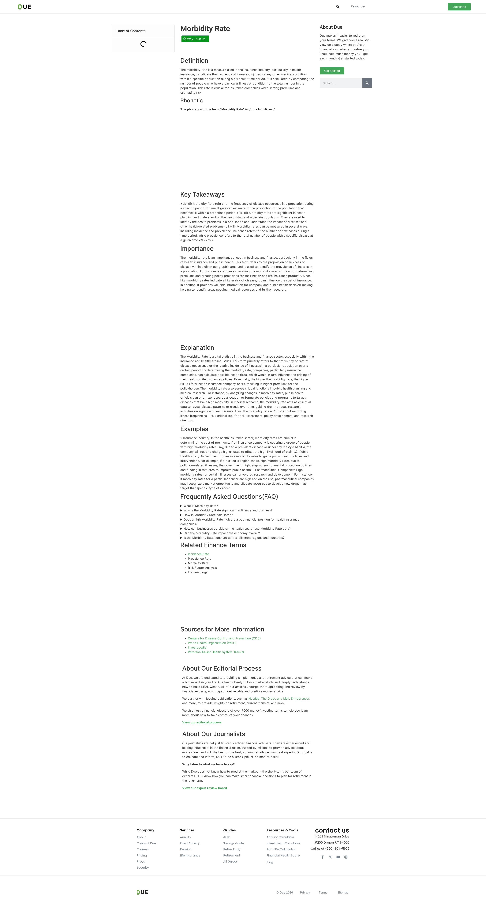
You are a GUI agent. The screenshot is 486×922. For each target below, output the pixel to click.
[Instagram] (345, 857)
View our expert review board (204, 788)
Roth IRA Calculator (281, 849)
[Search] (367, 83)
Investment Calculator (283, 843)
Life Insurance (190, 855)
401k (226, 837)
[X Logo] (330, 857)
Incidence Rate (198, 554)
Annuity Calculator (280, 837)
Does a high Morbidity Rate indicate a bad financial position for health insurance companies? (239, 521)
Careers (143, 849)
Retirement (231, 855)
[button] (337, 6)
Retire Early (231, 849)
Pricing (142, 855)
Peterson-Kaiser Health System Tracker (216, 652)
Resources (358, 6)
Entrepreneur (300, 698)
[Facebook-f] (322, 857)
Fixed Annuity (190, 843)
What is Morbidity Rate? (201, 506)
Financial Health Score (283, 855)
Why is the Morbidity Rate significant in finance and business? (228, 510)
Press (141, 861)
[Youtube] (338, 857)
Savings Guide (233, 843)
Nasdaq (254, 698)
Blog (270, 862)
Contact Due (146, 843)
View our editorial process (202, 722)
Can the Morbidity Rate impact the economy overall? (222, 533)
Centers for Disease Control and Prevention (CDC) (224, 638)
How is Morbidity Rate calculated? (208, 515)
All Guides (230, 861)
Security (143, 867)
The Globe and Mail (275, 698)
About (141, 837)
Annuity (185, 837)
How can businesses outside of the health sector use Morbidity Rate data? (237, 528)
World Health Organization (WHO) (212, 643)
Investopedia (197, 647)
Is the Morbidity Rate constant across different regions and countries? (234, 538)
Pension (186, 849)
